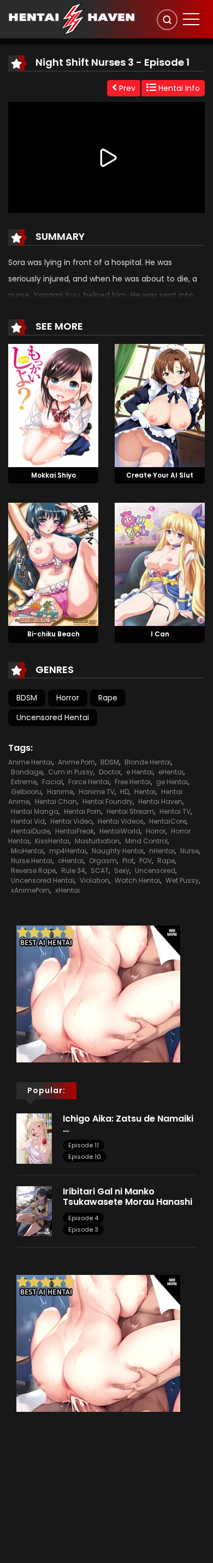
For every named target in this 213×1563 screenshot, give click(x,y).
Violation (94, 880)
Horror (67, 697)
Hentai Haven (160, 801)
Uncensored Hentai (52, 717)
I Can (160, 634)
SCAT (100, 870)
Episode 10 (84, 1156)
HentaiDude (30, 831)
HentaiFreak (74, 831)
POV (145, 860)
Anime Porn (76, 762)
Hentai (145, 791)
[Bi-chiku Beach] (53, 564)
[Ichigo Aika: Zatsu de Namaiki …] (34, 1138)
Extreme (24, 781)
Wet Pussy (182, 880)
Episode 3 (83, 1229)
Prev (126, 88)
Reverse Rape (33, 870)
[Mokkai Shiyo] (53, 404)
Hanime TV (97, 791)
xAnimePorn (30, 890)
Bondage (27, 772)
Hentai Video (71, 821)
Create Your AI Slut (159, 475)
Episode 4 (83, 1218)
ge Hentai (172, 781)
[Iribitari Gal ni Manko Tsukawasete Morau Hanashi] (34, 1210)
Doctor (110, 772)
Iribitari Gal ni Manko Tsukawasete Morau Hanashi (128, 1196)
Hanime (60, 791)
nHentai (162, 850)
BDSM (26, 697)
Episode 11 (83, 1145)
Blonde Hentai (148, 762)
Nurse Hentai (31, 860)
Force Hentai (88, 781)
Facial (52, 781)
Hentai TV (175, 811)
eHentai (171, 772)
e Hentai (139, 772)
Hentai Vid (28, 821)
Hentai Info (178, 88)
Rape (107, 697)
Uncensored (155, 870)
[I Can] (160, 564)
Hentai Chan (56, 801)
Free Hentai (133, 781)
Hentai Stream (130, 811)
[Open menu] (191, 19)
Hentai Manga (34, 811)
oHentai (71, 860)
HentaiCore (167, 821)
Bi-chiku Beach (53, 634)
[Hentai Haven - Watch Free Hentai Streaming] (71, 18)
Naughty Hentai (118, 850)
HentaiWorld (119, 831)
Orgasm (103, 860)
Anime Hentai (30, 762)
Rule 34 (73, 870)
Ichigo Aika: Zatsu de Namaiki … (128, 1123)
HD (124, 791)
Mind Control (146, 841)
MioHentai (27, 850)
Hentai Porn (82, 811)
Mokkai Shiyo (53, 475)
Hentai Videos (121, 821)
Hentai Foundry (107, 801)
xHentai (67, 890)
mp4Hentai (67, 850)
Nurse (189, 850)
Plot (128, 860)
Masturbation (97, 841)
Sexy (121, 870)
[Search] (167, 19)
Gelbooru (26, 791)
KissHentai (52, 841)
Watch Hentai (137, 880)
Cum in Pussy (70, 772)
